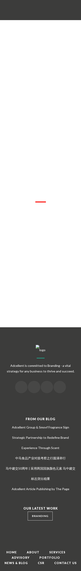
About (33, 552)
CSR (41, 563)
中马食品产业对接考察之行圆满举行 (40, 458)
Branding (40, 516)
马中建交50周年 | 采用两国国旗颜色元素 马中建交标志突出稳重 (40, 473)
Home (11, 552)
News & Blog (16, 563)
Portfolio (49, 557)
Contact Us (65, 563)
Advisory (20, 557)
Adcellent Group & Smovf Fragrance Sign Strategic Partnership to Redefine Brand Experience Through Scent (40, 437)
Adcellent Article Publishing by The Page (40, 489)
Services (57, 552)
